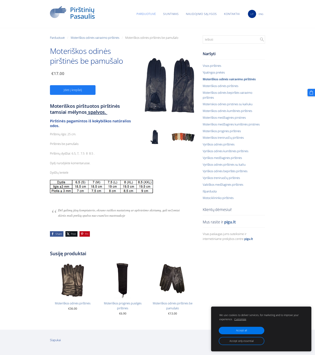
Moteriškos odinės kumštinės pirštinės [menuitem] (227, 111)
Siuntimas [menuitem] (171, 14)
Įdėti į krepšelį (73, 90)
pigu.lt (230, 221)
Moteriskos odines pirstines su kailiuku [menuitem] (227, 104)
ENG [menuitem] (261, 14)
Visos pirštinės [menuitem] (212, 66)
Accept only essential (242, 341)
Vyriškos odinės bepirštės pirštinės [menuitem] (225, 171)
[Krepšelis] (311, 92)
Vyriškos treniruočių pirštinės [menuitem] (221, 178)
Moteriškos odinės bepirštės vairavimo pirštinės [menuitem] (227, 95)
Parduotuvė (57, 38)
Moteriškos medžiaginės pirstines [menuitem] (224, 118)
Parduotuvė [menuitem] (146, 14)
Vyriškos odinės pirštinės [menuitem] (218, 144)
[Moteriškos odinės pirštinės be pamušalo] (155, 135)
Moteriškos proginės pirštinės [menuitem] (222, 131)
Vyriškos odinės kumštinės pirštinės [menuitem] (225, 151)
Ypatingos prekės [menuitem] (214, 72)
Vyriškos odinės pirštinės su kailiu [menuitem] (224, 165)
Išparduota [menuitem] (210, 191)
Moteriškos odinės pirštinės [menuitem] (220, 86)
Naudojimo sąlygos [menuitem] (201, 14)
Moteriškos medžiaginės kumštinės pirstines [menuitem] (231, 124)
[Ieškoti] (262, 40)
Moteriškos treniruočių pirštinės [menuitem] (223, 138)
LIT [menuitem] (252, 14)
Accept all (241, 330)
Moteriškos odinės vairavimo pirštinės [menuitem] (229, 79)
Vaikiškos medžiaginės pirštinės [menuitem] (223, 185)
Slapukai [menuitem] (55, 340)
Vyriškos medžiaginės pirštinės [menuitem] (222, 158)
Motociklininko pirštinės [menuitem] (218, 198)
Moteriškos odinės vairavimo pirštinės (95, 38)
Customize (240, 319)
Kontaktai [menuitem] (232, 14)
